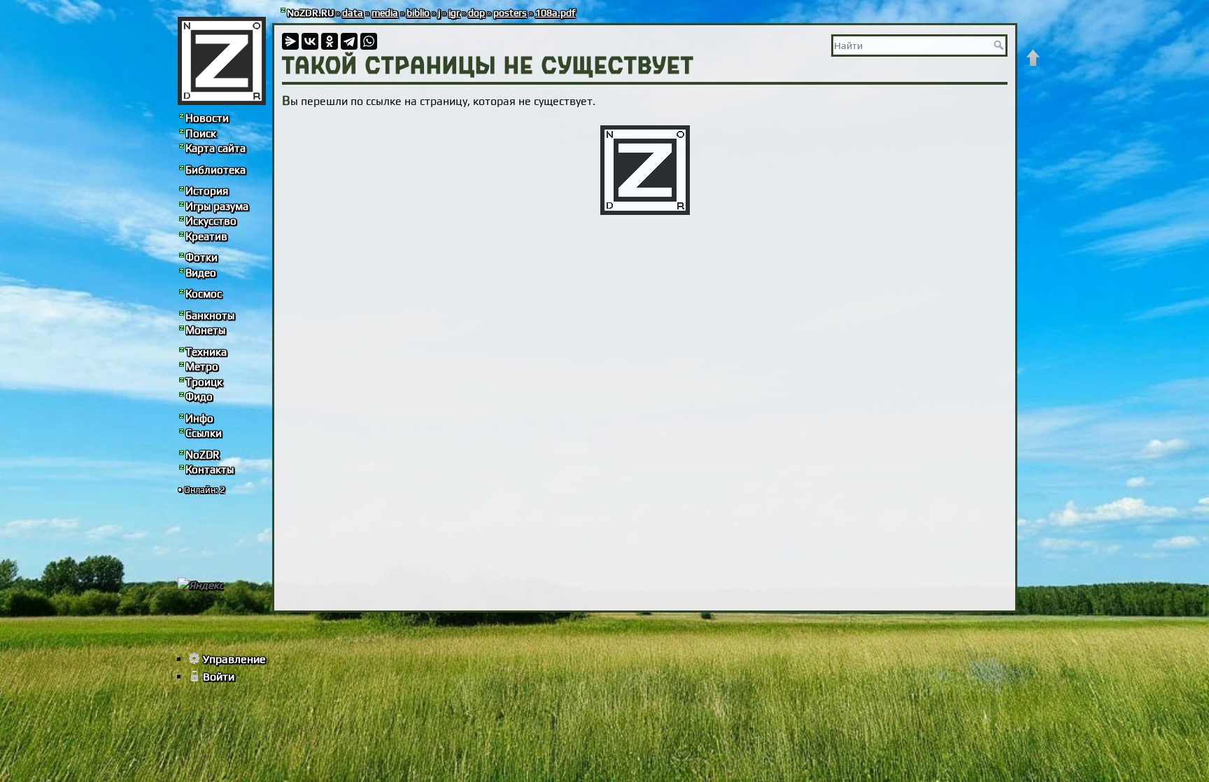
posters (510, 12)
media (385, 12)
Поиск (200, 133)
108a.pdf (555, 12)
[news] (222, 61)
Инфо (199, 418)
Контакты (209, 469)
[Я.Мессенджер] (290, 41)
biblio (418, 12)
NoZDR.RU (310, 12)
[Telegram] (349, 41)
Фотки (201, 257)
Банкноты (209, 315)
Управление (234, 659)
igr (454, 12)
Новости (207, 118)
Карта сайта (215, 148)
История (206, 191)
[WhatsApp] (368, 41)
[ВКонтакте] (310, 41)
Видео (200, 273)
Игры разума (216, 206)
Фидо (199, 397)
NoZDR (202, 455)
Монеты (205, 330)
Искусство (210, 221)
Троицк (203, 382)
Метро (201, 366)
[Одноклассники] (329, 41)
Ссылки (203, 433)
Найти (1000, 45)
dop (476, 12)
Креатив (206, 236)
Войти (218, 676)
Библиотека (215, 170)
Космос (203, 294)
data (352, 12)
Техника (206, 352)
